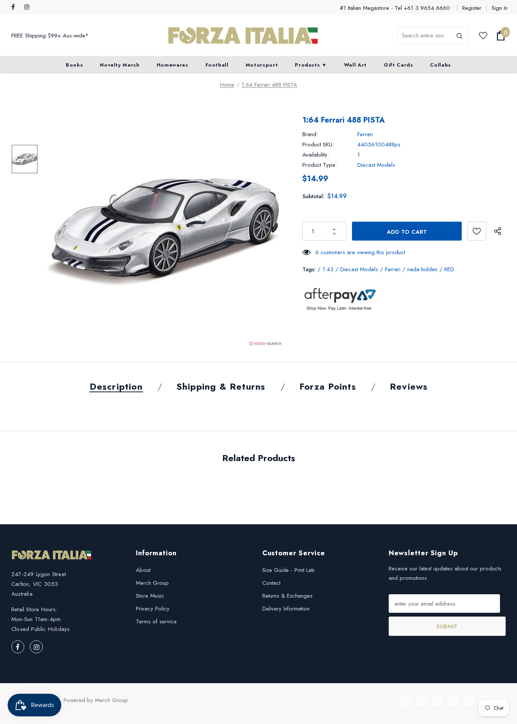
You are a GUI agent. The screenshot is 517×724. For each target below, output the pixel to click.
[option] (165, 230)
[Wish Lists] (476, 231)
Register (471, 8)
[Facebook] (16, 7)
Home (227, 85)
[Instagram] (29, 7)
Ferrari (365, 134)
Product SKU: (318, 144)
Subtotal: (313, 196)
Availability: (315, 155)
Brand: (310, 134)
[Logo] (243, 36)
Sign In (500, 8)
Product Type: (319, 165)
